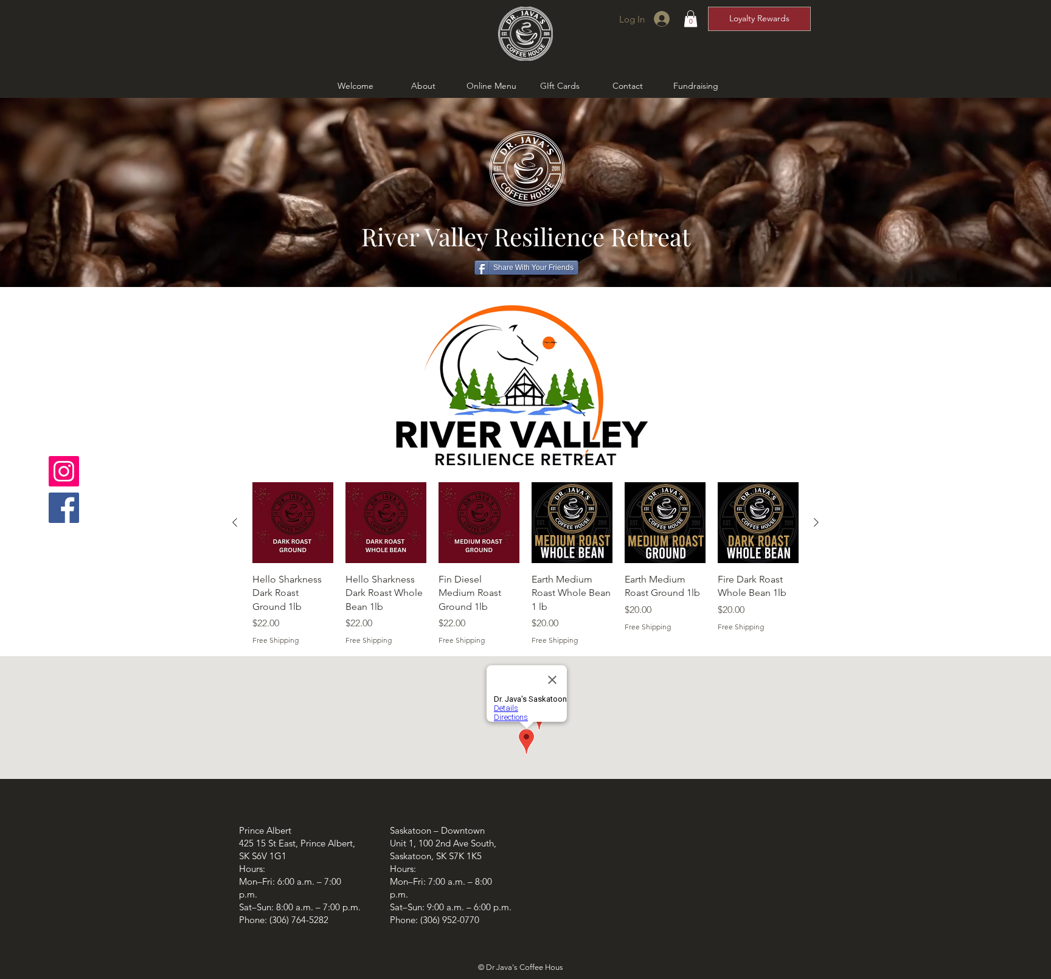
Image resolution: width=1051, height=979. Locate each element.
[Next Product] (816, 522)
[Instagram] (64, 471)
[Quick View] (292, 522)
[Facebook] (64, 508)
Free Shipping (275, 640)
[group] (525, 564)
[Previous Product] (234, 522)
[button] (691, 18)
